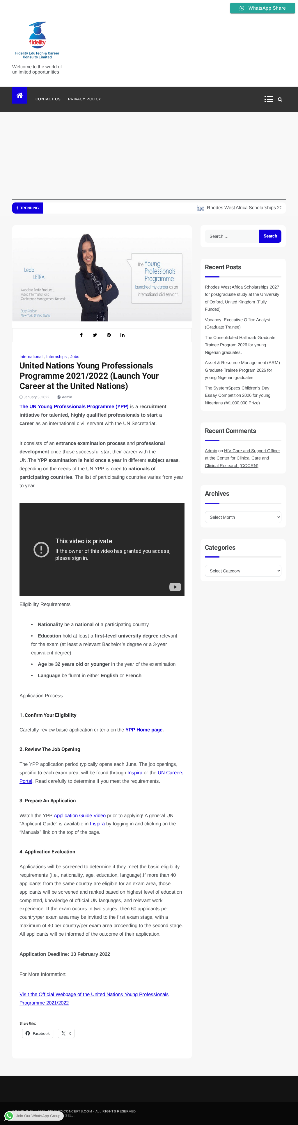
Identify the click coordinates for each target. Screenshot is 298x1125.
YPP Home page (143, 730)
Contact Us (48, 99)
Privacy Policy (84, 99)
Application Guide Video (80, 815)
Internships (56, 356)
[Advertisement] (149, 159)
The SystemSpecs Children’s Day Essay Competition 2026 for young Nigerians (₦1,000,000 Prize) (237, 395)
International (30, 356)
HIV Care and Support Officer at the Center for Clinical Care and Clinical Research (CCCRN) (242, 458)
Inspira (134, 772)
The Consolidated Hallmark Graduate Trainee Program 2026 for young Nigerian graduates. (240, 345)
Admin (67, 397)
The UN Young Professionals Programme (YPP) (74, 406)
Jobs (74, 356)
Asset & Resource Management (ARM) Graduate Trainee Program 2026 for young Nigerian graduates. (242, 370)
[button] (270, 99)
